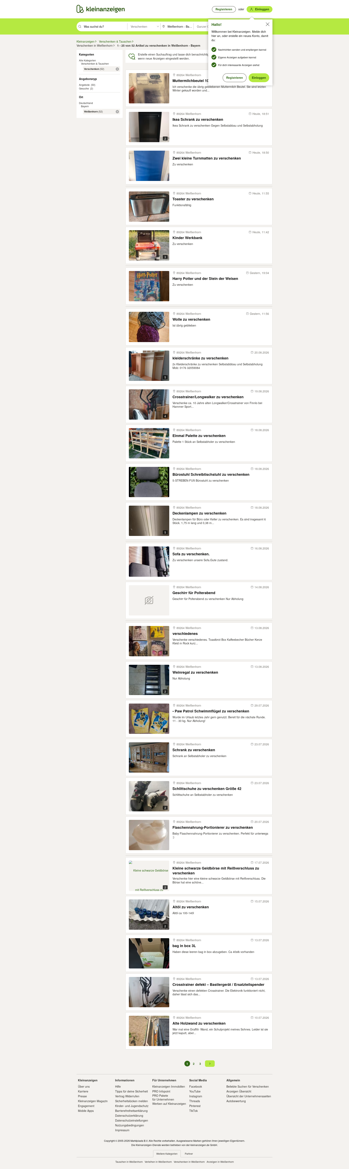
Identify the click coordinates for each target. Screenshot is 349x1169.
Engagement (86, 1106)
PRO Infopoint (161, 1091)
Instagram (195, 1096)
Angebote (84, 84)
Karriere (83, 1091)
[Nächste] (210, 1063)
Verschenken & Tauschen (95, 63)
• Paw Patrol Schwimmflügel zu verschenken (210, 711)
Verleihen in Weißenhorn (158, 1161)
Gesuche (84, 88)
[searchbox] (105, 26)
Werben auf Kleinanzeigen (169, 1104)
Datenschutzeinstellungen (131, 1120)
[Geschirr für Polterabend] (149, 600)
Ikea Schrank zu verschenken (197, 119)
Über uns (84, 1086)
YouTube (195, 1091)
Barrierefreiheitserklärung (131, 1111)
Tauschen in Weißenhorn (129, 1161)
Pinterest (195, 1106)
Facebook (195, 1086)
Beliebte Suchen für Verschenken (247, 1086)
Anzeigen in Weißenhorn (220, 1161)
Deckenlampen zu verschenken (199, 513)
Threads (194, 1101)
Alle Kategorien (87, 60)
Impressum (122, 1130)
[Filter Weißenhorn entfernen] (117, 111)
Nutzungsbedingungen (129, 1125)
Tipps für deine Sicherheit (131, 1091)
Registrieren (234, 78)
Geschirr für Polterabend (193, 592)
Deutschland (86, 103)
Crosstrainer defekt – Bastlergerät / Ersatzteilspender (218, 984)
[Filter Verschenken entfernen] (117, 69)
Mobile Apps (86, 1111)
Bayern (85, 106)
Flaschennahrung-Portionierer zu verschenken (212, 827)
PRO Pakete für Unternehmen (163, 1097)
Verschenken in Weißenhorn (189, 1161)
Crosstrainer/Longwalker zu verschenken (208, 397)
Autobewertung (236, 1101)
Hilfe (118, 1086)
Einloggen (259, 78)
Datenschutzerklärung (129, 1115)
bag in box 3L (184, 945)
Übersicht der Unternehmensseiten (248, 1096)
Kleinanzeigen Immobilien (168, 1086)
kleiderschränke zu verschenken (200, 358)
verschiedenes (185, 633)
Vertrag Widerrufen (127, 1096)
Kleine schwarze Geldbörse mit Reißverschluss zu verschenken (215, 870)
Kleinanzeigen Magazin (93, 1101)
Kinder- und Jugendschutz (131, 1106)
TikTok (193, 1111)
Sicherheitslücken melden (131, 1101)
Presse (82, 1096)
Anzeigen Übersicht (238, 1091)
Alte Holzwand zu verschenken (199, 1023)
